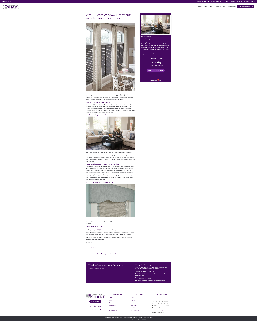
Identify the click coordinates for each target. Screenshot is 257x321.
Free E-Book (134, 308)
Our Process (134, 305)
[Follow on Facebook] (90, 310)
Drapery (224, 6)
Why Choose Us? (211, 1)
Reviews (227, 1)
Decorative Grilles (231, 6)
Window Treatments (90, 21)
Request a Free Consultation (155, 70)
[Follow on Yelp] (98, 310)
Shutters (206, 6)
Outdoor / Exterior (113, 305)
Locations (133, 302)
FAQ (223, 1)
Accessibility (146, 317)
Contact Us (252, 1)
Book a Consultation (95, 301)
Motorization (112, 313)
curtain (99, 229)
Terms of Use (140, 317)
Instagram (88, 247)
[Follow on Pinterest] (95, 310)
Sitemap (151, 317)
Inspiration (246, 1)
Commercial (239, 1)
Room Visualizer (135, 310)
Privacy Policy (134, 317)
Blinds (211, 6)
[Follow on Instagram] (93, 310)
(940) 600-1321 (116, 254)
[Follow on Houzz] (101, 310)
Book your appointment (152, 53)
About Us (218, 1)
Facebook (93, 247)
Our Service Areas (201, 1)
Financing (233, 1)
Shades (200, 6)
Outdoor (218, 6)
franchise (144, 319)
